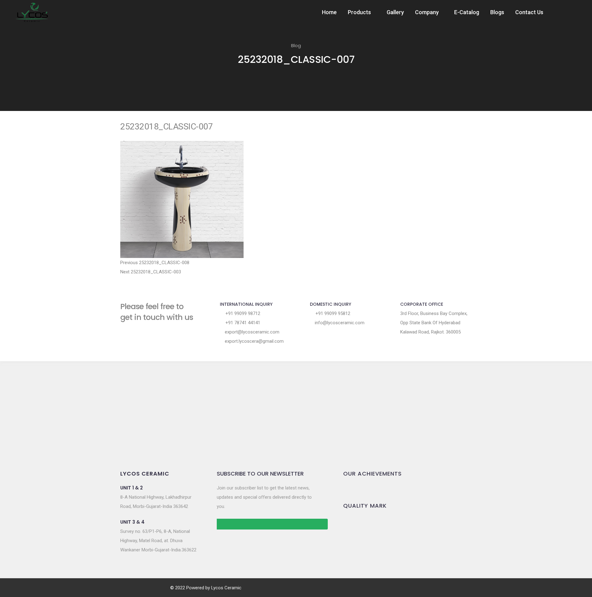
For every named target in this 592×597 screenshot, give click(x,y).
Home (329, 12)
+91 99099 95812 (332, 313)
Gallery (395, 12)
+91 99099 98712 (242, 313)
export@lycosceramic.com (251, 332)
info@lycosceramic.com (339, 322)
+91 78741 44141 (242, 322)
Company (427, 12)
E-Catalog (466, 12)
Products (359, 12)
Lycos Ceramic (226, 588)
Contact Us (529, 12)
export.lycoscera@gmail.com (254, 341)
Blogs (497, 12)
